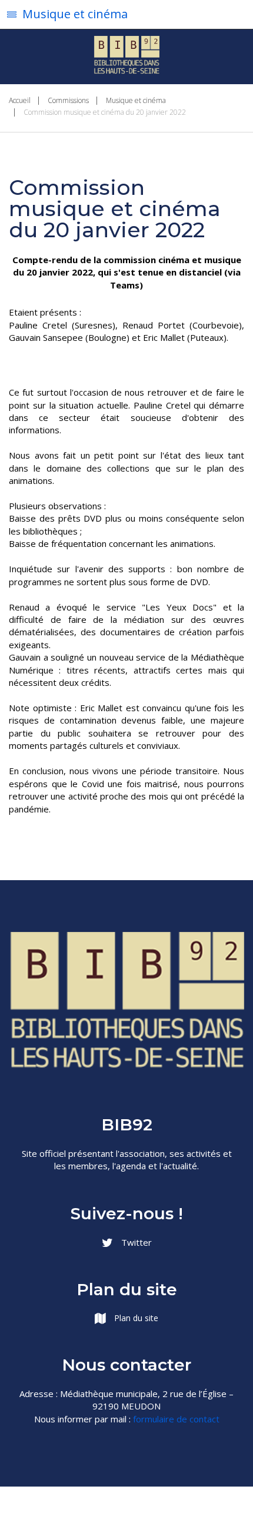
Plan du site (135, 1317)
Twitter (135, 1242)
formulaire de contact (176, 1419)
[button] (126, 14)
